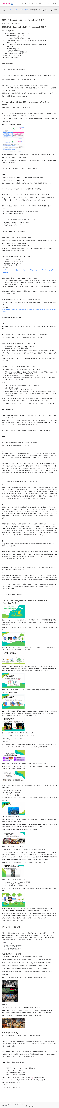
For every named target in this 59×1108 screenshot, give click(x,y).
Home (11, 10)
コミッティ (42, 3)
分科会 (48, 3)
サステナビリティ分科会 (21, 10)
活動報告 (55, 3)
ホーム (24, 3)
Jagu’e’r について (32, 3)
